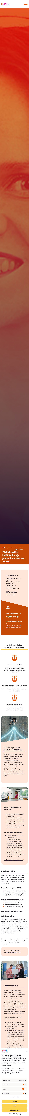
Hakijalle (4, 547)
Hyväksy (14, 1101)
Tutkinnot (11, 547)
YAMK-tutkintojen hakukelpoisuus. (13, 860)
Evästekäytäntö (5, 1074)
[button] (26, 1051)
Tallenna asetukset (14, 1110)
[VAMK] (5, 4)
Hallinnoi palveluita (14, 1097)
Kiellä (14, 1106)
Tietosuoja (18, 1114)
